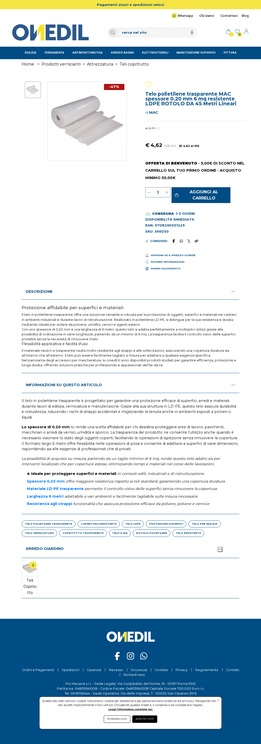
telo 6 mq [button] (119, 533)
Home (28, 64)
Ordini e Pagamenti (38, 670)
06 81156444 (80, 693)
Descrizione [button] (39, 291)
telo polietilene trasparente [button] (48, 523)
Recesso (116, 670)
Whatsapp (185, 16)
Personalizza (117, 718)
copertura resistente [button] (98, 523)
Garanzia (94, 670)
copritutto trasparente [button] (82, 533)
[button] (201, 195)
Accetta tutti (145, 718)
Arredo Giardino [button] (45, 548)
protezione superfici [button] (166, 523)
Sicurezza (139, 670)
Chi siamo (206, 16)
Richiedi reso (134, 675)
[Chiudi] (220, 549)
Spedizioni (70, 670)
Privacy (182, 670)
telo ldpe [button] (132, 523)
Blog (245, 16)
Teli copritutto (134, 64)
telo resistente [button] (188, 533)
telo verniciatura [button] (39, 533)
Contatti (232, 670)
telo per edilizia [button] (204, 523)
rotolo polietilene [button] (151, 533)
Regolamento (206, 670)
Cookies (161, 670)
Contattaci (229, 16)
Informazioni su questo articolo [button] (64, 385)
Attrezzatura (100, 64)
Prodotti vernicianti (61, 64)
